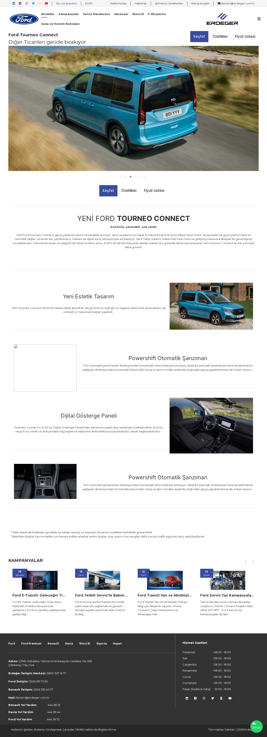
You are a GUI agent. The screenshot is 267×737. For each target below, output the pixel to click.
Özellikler (220, 36)
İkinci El (138, 14)
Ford (11, 643)
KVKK (89, 3)
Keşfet (199, 36)
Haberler (141, 3)
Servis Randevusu (96, 14)
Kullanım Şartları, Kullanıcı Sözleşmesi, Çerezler (43, 729)
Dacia (69, 643)
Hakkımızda (118, 3)
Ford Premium (31, 643)
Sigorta (101, 643)
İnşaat (117, 643)
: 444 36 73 (34, 719)
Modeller (47, 14)
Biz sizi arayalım (66, 3)
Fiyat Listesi (245, 36)
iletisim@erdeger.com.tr (237, 3)
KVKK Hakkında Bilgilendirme (96, 729)
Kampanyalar (200, 3)
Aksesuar (121, 14)
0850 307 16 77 (56, 673)
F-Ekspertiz (157, 14)
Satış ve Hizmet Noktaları (60, 23)
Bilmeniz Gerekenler (169, 3)
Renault (53, 643)
